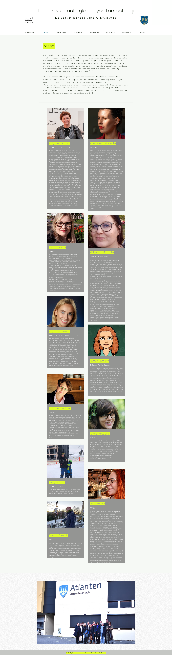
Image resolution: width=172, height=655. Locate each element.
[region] (65, 535)
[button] (86, 612)
